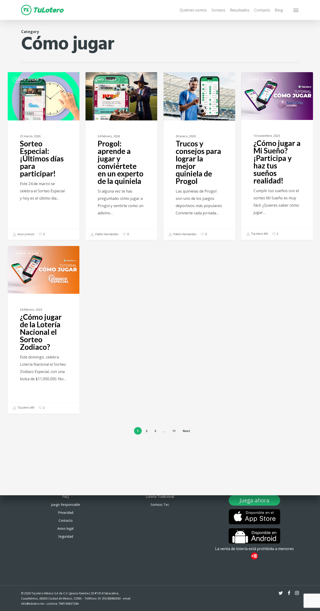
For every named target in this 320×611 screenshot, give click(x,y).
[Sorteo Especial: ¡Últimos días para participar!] (43, 156)
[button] (296, 10)
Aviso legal (65, 528)
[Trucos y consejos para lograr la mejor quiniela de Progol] (199, 156)
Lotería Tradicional (160, 496)
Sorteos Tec (160, 504)
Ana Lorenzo (25, 234)
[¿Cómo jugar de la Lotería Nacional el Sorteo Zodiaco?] (43, 329)
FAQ (65, 496)
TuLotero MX (259, 234)
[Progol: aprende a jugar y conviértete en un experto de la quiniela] (121, 156)
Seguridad (65, 536)
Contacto (66, 520)
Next (186, 431)
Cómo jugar (27, 79)
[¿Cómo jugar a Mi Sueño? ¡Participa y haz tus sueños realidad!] (277, 155)
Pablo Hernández (107, 234)
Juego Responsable (65, 504)
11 (174, 431)
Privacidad (65, 512)
